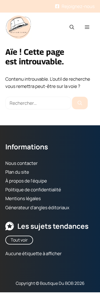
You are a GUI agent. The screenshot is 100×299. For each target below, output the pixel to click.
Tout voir (19, 240)
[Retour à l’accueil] (18, 27)
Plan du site (17, 172)
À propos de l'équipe (26, 181)
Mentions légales (23, 199)
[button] (71, 27)
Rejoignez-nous (78, 6)
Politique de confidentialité (33, 190)
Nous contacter (21, 163)
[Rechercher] (80, 103)
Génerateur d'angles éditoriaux (37, 207)
